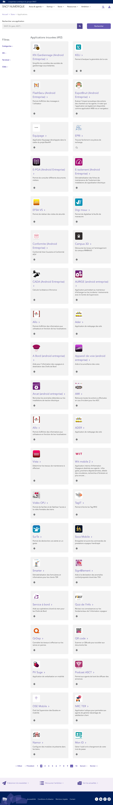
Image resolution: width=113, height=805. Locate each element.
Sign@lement (83, 570)
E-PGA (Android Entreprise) (49, 169)
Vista (36, 461)
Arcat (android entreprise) (48, 393)
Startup (50, 7)
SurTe (36, 536)
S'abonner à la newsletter (17, 783)
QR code (80, 638)
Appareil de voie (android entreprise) (90, 358)
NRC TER (81, 706)
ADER (79, 427)
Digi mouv (81, 210)
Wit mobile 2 (83, 461)
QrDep (37, 638)
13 (76, 766)
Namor (37, 742)
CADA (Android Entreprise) (48, 281)
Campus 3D (82, 243)
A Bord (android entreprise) (49, 356)
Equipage (39, 135)
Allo (35, 322)
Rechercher (99, 26)
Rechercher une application (13, 21)
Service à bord (42, 604)
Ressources (71, 7)
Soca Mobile (82, 536)
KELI (78, 55)
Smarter (37, 570)
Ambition (85, 7)
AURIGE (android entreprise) (91, 281)
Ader (78, 322)
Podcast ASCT (84, 672)
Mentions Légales (62, 799)
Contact (72, 799)
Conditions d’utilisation (46, 799)
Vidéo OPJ (39, 502)
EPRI (78, 135)
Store (60, 7)
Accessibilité (31, 799)
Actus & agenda (35, 7)
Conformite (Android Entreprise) (45, 245)
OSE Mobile (40, 706)
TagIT (78, 502)
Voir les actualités (89, 783)
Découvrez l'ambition (53, 783)
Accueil (5, 14)
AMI (78, 393)
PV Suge (38, 672)
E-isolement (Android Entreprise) (87, 171)
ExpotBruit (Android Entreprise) (87, 95)
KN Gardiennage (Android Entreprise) (48, 57)
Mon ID (80, 742)
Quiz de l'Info (83, 604)
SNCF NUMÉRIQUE (13, 6)
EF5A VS (38, 210)
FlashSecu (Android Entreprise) (44, 95)
